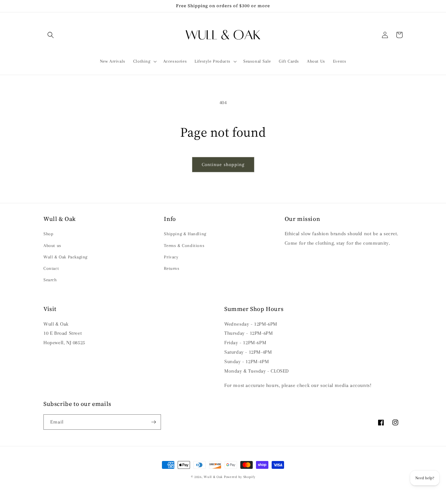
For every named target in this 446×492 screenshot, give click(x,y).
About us (52, 245)
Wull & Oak (213, 477)
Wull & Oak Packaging (65, 256)
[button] (50, 35)
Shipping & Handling (185, 233)
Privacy (171, 256)
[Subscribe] (153, 422)
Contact (51, 268)
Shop (48, 233)
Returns (171, 268)
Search (50, 279)
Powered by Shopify (239, 477)
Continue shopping (223, 164)
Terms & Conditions (184, 245)
